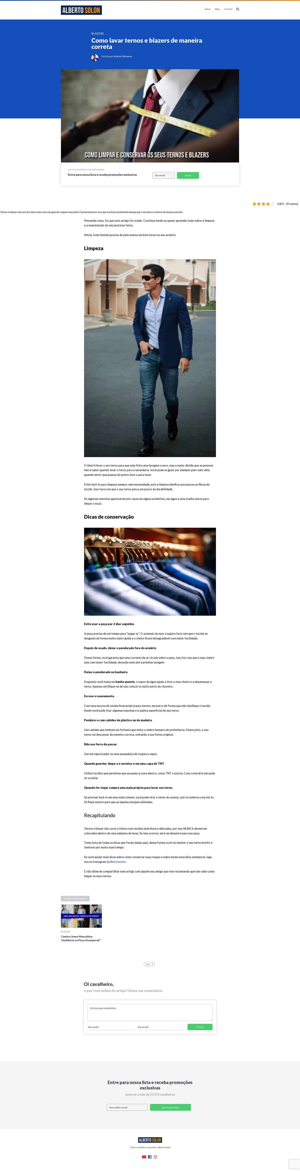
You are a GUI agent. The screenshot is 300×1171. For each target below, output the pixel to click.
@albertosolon (116, 861)
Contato (228, 9)
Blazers (65, 931)
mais (148, 964)
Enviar (188, 175)
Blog (217, 9)
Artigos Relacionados (75, 898)
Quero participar (170, 1107)
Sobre (207, 9)
